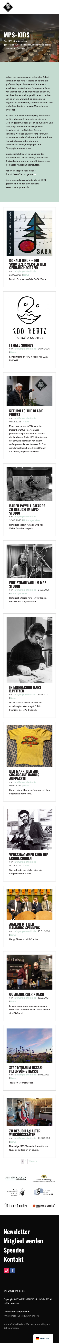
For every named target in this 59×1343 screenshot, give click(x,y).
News (26, 274)
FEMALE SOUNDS (21, 345)
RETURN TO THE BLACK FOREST (26, 412)
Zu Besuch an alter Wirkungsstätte (24, 1132)
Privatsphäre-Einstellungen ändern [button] (21, 1315)
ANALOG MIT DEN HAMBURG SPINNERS (24, 925)
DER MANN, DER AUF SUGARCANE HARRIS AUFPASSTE (24, 774)
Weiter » (33, 1161)
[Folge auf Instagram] (6, 1270)
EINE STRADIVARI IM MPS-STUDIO (28, 584)
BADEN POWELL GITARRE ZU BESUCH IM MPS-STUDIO (27, 509)
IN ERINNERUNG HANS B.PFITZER (25, 689)
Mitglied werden (23, 1240)
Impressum (24, 1311)
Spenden (14, 1249)
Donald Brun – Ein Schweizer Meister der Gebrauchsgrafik (27, 264)
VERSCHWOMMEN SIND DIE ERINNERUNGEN (28, 856)
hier (35, 174)
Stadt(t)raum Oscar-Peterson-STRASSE (26, 1069)
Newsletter (17, 1231)
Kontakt (14, 1259)
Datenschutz (10, 1311)
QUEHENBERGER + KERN (26, 994)
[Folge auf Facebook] (12, 1270)
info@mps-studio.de (25, 271)
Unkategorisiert (31, 520)
